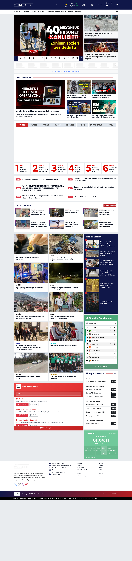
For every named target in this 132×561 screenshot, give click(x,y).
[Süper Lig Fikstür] (115, 373)
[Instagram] (22, 484)
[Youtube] (26, 484)
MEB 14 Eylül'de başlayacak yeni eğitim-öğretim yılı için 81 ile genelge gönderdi (24, 170)
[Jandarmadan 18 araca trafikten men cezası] (31, 363)
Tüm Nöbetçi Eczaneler (49, 428)
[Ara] (117, 5)
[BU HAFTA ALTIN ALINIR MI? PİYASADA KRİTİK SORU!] (31, 244)
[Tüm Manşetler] (115, 77)
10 (55, 58)
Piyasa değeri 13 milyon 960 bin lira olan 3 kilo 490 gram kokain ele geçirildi (79, 170)
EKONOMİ (50, 12)
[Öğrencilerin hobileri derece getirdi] (66, 332)
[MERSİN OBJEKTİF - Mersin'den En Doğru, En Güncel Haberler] (33, 4)
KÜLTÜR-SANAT (67, 12)
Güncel (22, 165)
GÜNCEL (17, 12)
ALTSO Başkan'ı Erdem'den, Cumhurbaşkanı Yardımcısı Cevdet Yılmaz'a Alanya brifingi (28, 347)
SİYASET (26, 12)
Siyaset (19, 343)
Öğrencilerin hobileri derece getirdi (63, 345)
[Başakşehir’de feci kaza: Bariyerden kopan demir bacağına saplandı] (66, 244)
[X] (19, 484)
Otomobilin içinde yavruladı (85, 197)
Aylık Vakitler (91, 457)
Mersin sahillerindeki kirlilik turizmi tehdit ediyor (44, 170)
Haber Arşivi (56, 474)
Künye (79, 473)
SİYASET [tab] (34, 125)
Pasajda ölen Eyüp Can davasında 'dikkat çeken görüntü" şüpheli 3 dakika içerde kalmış (96, 170)
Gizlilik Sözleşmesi (83, 476)
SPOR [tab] (82, 125)
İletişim (101, 473)
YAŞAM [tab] (46, 125)
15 (77, 58)
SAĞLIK (41, 12)
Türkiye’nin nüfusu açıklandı (113, 170)
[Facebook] (15, 484)
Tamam (94, 498)
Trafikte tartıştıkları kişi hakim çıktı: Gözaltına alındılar (62, 170)
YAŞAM (33, 12)
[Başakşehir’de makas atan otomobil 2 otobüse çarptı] (66, 273)
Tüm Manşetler (56, 470)
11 (60, 58)
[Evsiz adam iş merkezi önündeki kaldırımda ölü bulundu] (66, 302)
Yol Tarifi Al (34, 404)
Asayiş (52, 256)
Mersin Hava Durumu (58, 463)
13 (68, 58)
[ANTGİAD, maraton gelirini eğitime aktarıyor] (66, 363)
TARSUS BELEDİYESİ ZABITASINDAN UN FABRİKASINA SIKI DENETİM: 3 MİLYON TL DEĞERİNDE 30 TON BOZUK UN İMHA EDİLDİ (43, 188)
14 (73, 58)
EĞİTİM (78, 12)
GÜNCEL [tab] (21, 125)
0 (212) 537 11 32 (22, 415)
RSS (18, 494)
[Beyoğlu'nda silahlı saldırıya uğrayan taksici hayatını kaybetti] (31, 273)
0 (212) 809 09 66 (22, 404)
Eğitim (53, 343)
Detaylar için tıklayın (101, 366)
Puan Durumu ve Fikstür (59, 468)
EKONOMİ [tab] (70, 125)
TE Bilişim (115, 494)
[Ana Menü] (117, 12)
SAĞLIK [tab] (58, 125)
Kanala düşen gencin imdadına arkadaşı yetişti (40, 179)
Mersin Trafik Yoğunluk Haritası (61, 465)
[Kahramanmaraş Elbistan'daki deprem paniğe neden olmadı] (31, 302)
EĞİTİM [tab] (110, 125)
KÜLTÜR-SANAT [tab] (96, 125)
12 (64, 58)
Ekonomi (53, 374)
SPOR (57, 12)
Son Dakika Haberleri (58, 472)
